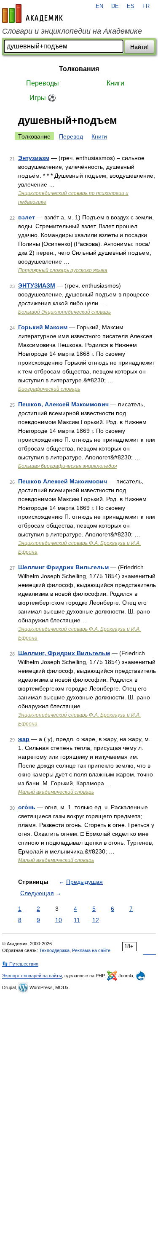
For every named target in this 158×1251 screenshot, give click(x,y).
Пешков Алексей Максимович (62, 481)
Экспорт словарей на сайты (32, 975)
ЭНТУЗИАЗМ (36, 285)
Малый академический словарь (56, 792)
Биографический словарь (49, 389)
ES (130, 6)
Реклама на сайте (91, 950)
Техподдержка (54, 950)
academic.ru (32, 13)
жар (23, 739)
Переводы (42, 83)
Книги (115, 83)
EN (99, 6)
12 (95, 920)
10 (58, 920)
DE (115, 6)
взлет (26, 217)
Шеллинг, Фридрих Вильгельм (64, 653)
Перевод (71, 136)
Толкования (79, 68)
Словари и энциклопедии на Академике (72, 31)
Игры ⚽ (42, 97)
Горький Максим (42, 327)
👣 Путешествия (20, 963)
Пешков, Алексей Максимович (63, 404)
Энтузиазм (33, 158)
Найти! (139, 46)
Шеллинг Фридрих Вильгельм (63, 567)
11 (77, 920)
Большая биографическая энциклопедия (67, 466)
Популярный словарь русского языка (62, 270)
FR (146, 6)
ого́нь (26, 807)
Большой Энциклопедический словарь (64, 312)
